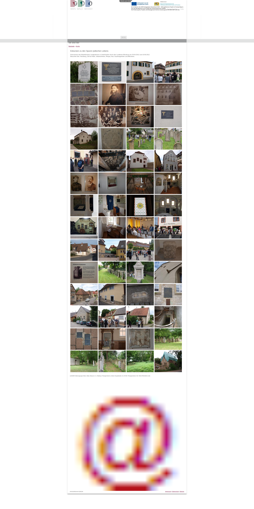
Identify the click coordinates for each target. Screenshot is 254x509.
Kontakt (130, 37)
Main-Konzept (139, 37)
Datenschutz (175, 491)
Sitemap (182, 491)
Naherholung (94, 37)
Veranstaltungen (106, 37)
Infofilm (116, 37)
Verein (78, 37)
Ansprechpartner (172, 9)
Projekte (85, 37)
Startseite (71, 46)
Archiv (124, 37)
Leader (72, 37)
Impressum (168, 491)
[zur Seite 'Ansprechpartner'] (157, 10)
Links (182, 9)
